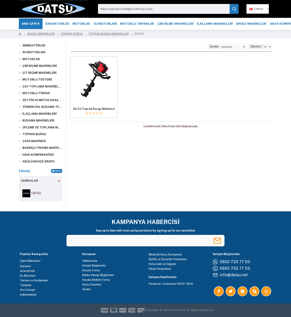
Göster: (256, 46)
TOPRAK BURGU (71, 33)
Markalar (29, 181)
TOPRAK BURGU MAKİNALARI (108, 33)
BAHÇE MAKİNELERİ (41, 33)
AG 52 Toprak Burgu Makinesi (94, 108)
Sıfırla (58, 170)
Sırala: (214, 46)
